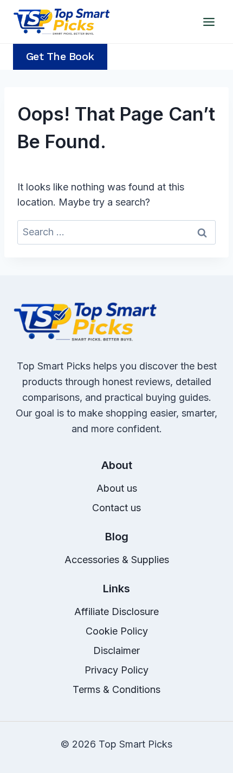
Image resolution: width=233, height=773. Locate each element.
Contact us (116, 507)
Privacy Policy (116, 670)
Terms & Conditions (116, 689)
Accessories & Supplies (116, 559)
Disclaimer (116, 650)
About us (116, 488)
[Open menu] (208, 21)
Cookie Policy (117, 631)
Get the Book (60, 56)
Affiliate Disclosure (116, 611)
